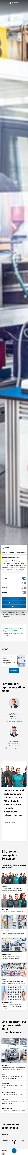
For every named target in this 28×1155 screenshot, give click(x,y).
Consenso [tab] (4, 552)
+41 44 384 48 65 (15, 718)
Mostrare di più (14, 670)
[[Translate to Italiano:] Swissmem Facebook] (23, 1142)
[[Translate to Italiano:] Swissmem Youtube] (5, 1142)
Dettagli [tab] (11, 552)
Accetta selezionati (14, 602)
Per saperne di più (10, 825)
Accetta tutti (14, 598)
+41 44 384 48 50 (15, 745)
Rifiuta (14, 606)
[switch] (24, 583)
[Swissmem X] (14, 1142)
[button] (7, 838)
